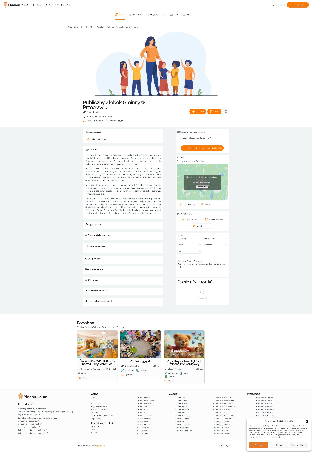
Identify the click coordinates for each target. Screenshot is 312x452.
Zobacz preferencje (299, 445)
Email (199, 226)
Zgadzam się (202, 187)
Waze (207, 204)
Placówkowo (73, 27)
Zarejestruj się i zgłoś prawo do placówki (205, 148)
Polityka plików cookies (202, 183)
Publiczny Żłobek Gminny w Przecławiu (123, 27)
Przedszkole (253, 394)
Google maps (189, 204)
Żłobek (84, 27)
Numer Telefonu (216, 219)
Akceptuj (258, 445)
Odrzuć (279, 445)
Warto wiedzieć (26, 404)
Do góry (228, 446)
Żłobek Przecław (97, 27)
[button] (307, 421)
